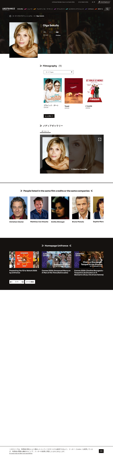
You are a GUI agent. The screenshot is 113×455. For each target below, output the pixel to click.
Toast (67, 106)
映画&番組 (20, 9)
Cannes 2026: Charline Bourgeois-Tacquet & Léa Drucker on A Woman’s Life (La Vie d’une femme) (56, 273)
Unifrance (91, 9)
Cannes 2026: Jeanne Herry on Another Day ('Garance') (87, 272)
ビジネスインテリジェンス (76, 9)
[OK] (101, 451)
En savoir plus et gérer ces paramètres (20, 453)
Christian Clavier (16, 222)
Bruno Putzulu (78, 222)
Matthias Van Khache (39, 222)
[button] (99, 140)
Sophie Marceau (100, 222)
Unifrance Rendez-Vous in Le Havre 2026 (63, 2)
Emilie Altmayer (58, 222)
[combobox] (59, 72)
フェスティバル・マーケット (45, 9)
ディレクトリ (61, 9)
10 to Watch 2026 (83, 2)
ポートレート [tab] (45, 131)
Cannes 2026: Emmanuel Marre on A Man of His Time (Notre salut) (23, 272)
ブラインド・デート (51, 105)
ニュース (29, 9)
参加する (100, 9)
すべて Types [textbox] (50, 72)
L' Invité (89, 106)
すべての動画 (30, 282)
